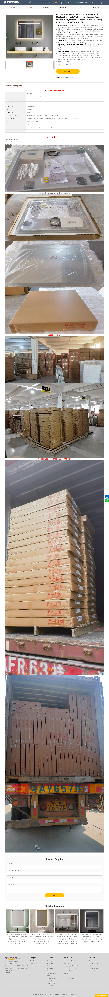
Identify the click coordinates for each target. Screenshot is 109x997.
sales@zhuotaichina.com (65, 3)
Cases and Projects (69, 963)
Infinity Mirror (51, 981)
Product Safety (68, 971)
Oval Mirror (50, 971)
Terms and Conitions (36, 966)
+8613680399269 (84, 3)
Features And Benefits (70, 961)
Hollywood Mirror (52, 983)
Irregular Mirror (51, 973)
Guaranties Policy (69, 978)
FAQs (90, 966)
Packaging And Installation (72, 966)
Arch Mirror (50, 968)
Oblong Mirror (51, 966)
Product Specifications (70, 968)
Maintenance (67, 973)
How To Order (93, 971)
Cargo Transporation (70, 976)
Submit (54, 895)
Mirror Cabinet (51, 986)
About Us (33, 961)
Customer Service (94, 963)
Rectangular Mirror (52, 961)
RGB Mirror (50, 976)
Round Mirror (51, 963)
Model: (58, 62)
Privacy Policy (34, 963)
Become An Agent (94, 968)
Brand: (58, 64)
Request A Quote (99, 3)
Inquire (68, 71)
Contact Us (92, 961)
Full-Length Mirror (52, 978)
